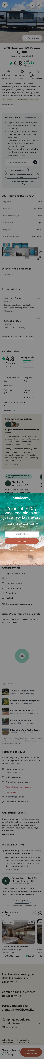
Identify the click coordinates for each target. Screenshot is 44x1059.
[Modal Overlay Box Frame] (22, 529)
